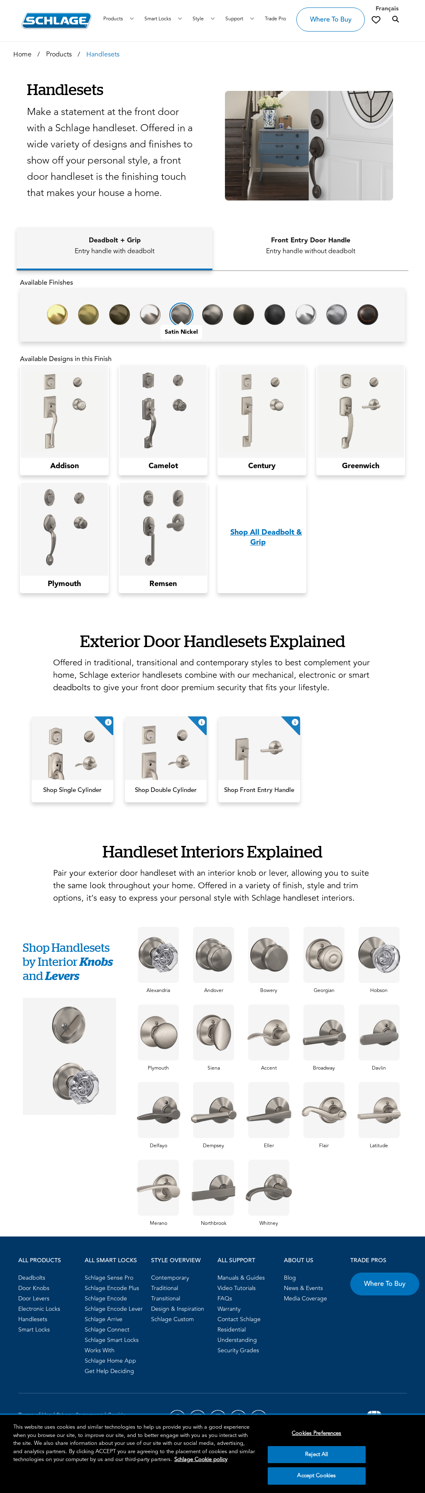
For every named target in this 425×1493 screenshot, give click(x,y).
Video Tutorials (236, 1288)
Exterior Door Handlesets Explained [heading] (212, 640)
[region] (212, 1454)
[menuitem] (49, 1278)
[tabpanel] (212, 439)
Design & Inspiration (177, 1309)
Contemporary (170, 1277)
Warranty (228, 1309)
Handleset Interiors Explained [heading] (212, 851)
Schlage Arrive (103, 1319)
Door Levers (33, 1298)
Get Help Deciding (109, 1371)
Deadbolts (31, 1277)
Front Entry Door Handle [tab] (310, 245)
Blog (290, 1277)
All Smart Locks (111, 1260)
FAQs (224, 1298)
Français (387, 8)
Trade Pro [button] (275, 19)
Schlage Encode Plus (112, 1288)
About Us (298, 1260)
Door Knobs (33, 1288)
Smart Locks (157, 19)
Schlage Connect (107, 1329)
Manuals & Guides (241, 1277)
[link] (376, 19)
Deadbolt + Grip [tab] (114, 245)
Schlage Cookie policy (200, 1459)
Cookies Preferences (316, 1433)
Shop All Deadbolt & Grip (266, 537)
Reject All (316, 1454)
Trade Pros (368, 1260)
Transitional (165, 1298)
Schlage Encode (106, 1298)
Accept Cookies (316, 1475)
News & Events (303, 1288)
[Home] (57, 20)
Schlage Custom (172, 1319)
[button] (305, 145)
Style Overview (175, 1260)
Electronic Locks (39, 1309)
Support (234, 19)
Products (113, 19)
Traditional (164, 1288)
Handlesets (32, 1319)
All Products (39, 1260)
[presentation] (158, 991)
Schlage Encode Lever (114, 1309)
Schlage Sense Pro (109, 1277)
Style (198, 19)
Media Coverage (305, 1298)
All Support (236, 1260)
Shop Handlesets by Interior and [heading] (68, 961)
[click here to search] (395, 19)
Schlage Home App (110, 1360)
